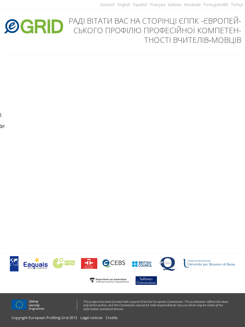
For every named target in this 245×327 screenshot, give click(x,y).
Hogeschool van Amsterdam (109, 280)
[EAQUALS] (36, 263)
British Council (141, 264)
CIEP (14, 263)
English (124, 4)
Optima (167, 263)
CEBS (113, 263)
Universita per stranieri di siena (209, 263)
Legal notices (91, 317)
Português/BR (216, 4)
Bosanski (192, 4)
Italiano (175, 4)
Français (157, 4)
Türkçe (237, 4)
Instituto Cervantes (89, 263)
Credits (111, 317)
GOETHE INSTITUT (64, 263)
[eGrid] (33, 25)
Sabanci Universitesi (146, 280)
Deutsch (107, 4)
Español (140, 4)
